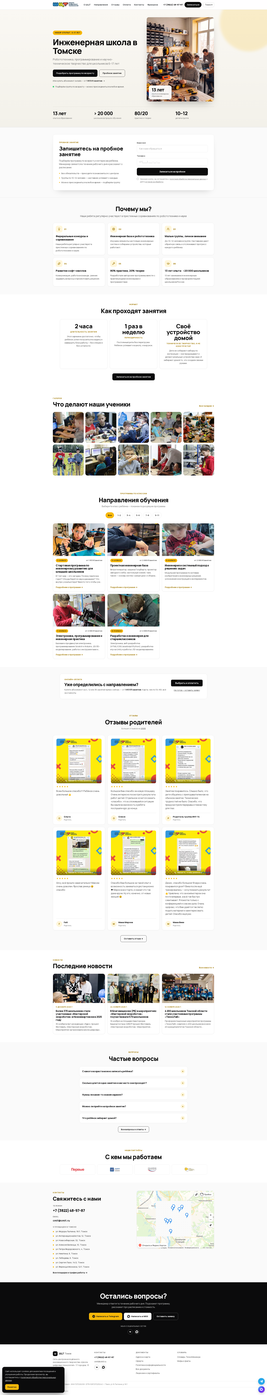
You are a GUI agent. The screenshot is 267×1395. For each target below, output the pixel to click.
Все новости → (206, 967)
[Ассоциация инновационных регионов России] (115, 1170)
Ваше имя (141, 143)
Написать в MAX (139, 1316)
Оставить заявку (166, 1316)
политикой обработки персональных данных (188, 179)
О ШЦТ (87, 4)
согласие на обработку (154, 182)
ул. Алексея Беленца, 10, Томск (71, 1244)
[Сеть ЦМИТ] (189, 1170)
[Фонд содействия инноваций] (152, 1170)
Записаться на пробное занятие (133, 376)
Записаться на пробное (172, 171)
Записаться (193, 4)
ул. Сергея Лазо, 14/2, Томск (70, 1262)
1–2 (119, 515)
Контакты (139, 4)
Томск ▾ (208, 4)
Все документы (143, 1369)
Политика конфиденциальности (151, 1365)
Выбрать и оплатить (187, 683)
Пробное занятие (112, 73)
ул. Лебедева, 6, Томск (67, 1258)
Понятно (12, 1387)
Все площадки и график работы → (70, 1272)
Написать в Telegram (107, 1316)
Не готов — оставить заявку (187, 690)
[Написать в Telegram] (261, 1381)
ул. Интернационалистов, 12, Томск (73, 1235)
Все (110, 515)
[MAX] (136, 1331)
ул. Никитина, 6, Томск (66, 1253)
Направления (101, 4)
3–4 (128, 515)
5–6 (138, 515)
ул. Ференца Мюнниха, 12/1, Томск (72, 1266)
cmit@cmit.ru (61, 1220)
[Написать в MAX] (261, 1389)
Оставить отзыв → (133, 938)
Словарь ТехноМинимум (188, 1357)
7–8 (147, 515)
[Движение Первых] (77, 1170)
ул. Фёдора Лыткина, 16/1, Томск (71, 1231)
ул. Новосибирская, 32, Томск (70, 1240)
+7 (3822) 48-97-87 (173, 4)
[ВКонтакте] (130, 1331)
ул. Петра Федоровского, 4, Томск (73, 1249)
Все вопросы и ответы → (133, 1129)
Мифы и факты (184, 1361)
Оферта (139, 1361)
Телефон (141, 156)
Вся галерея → (206, 406)
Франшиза (152, 4)
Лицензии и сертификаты (148, 1373)
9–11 (157, 515)
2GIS (143, 728)
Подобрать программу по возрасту (75, 73)
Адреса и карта (143, 1357)
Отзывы (115, 4)
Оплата (127, 4)
